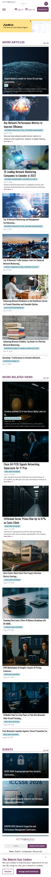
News (11, 851)
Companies (27, 851)
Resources (37, 851)
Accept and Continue (28, 871)
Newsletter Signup (37, 846)
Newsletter (43, 9)
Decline (8, 871)
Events (18, 851)
